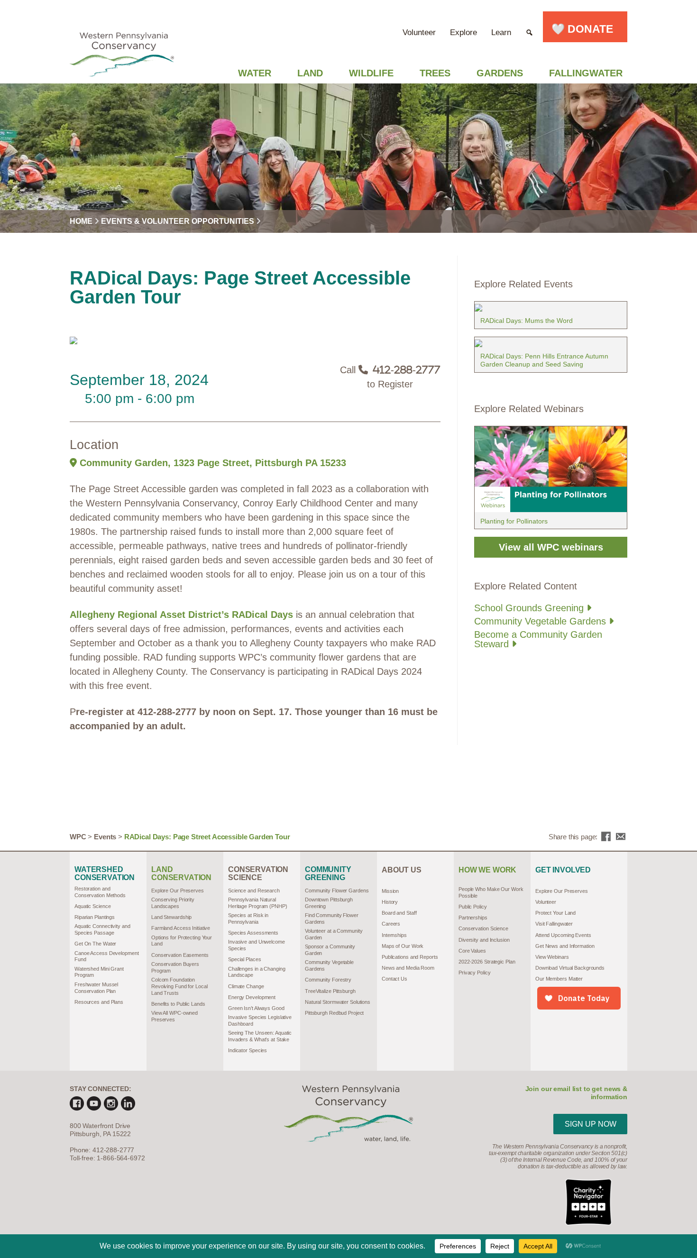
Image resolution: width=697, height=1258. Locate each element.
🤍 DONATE (585, 29)
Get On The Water (95, 943)
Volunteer (419, 32)
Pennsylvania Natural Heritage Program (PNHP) (257, 903)
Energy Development (251, 997)
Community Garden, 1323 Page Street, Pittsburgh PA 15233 (211, 463)
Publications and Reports (410, 957)
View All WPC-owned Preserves (174, 1016)
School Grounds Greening (530, 608)
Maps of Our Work (402, 946)
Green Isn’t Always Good (256, 1008)
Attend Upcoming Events (563, 935)
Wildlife (371, 73)
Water (254, 73)
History (390, 902)
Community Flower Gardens (336, 890)
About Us (402, 870)
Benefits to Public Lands (178, 1004)
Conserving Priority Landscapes (172, 903)
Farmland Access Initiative (180, 928)
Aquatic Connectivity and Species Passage (102, 929)
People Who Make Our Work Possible (491, 892)
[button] (529, 26)
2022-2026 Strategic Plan (487, 961)
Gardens (500, 73)
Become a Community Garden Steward (538, 639)
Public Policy (473, 906)
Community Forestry (328, 980)
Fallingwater (586, 73)
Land (310, 73)
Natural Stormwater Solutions (337, 1002)
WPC (78, 837)
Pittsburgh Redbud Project (334, 1013)
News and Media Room (408, 968)
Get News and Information (564, 946)
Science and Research (254, 890)
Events (105, 837)
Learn (501, 32)
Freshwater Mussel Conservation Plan (96, 988)
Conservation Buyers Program (175, 967)
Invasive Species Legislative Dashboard (260, 1020)
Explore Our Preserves (177, 890)
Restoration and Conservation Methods (100, 892)
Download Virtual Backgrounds (570, 968)
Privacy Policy (475, 972)
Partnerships (473, 917)
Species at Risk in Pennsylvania (248, 918)
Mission (390, 891)
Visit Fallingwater (554, 924)
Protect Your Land (555, 913)
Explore (463, 32)
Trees (435, 73)
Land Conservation (181, 874)
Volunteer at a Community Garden (333, 934)
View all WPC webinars (551, 547)
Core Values (472, 951)
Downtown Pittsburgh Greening (329, 903)
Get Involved (563, 870)
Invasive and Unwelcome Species (256, 945)
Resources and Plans (98, 1002)
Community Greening (328, 874)
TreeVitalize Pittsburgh (330, 991)
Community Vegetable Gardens (541, 621)
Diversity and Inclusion (484, 940)
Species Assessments (253, 933)
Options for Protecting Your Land (181, 941)
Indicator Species (247, 1050)
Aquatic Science (92, 906)
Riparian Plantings (94, 917)
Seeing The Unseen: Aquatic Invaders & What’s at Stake (260, 1036)
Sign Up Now (590, 1124)
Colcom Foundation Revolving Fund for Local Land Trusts (179, 986)
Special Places (244, 959)
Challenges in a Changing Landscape (256, 972)
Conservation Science (258, 874)
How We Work (487, 870)
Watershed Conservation (104, 874)
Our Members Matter (559, 979)
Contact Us (394, 979)
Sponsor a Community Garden (330, 950)
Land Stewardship (171, 917)
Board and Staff (399, 913)
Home (81, 221)
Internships (394, 935)
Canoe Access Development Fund (106, 956)
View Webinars (552, 957)
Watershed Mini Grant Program (99, 972)
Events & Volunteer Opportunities (177, 221)
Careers (391, 924)
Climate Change (246, 986)
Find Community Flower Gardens (331, 918)
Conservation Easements (180, 955)
